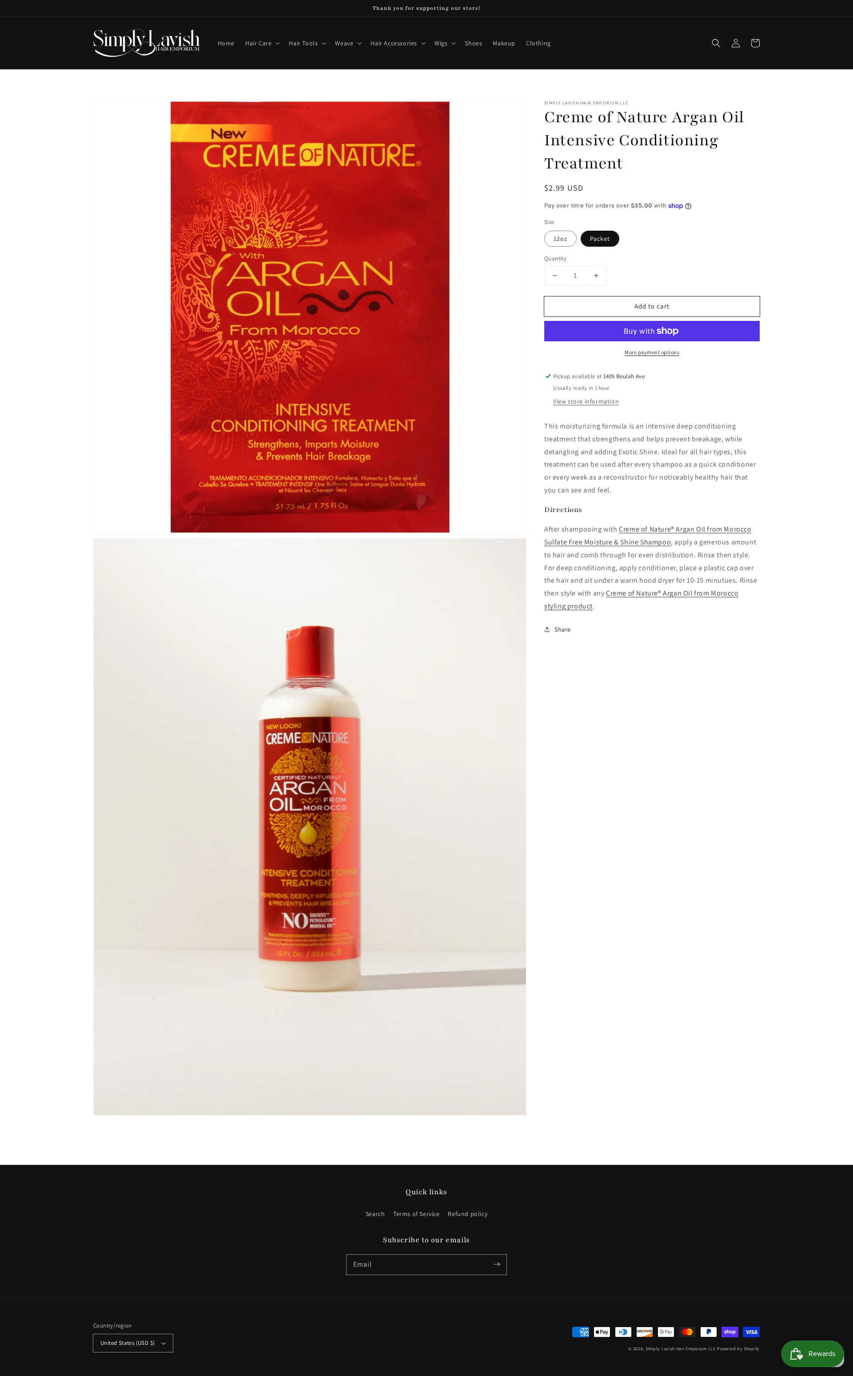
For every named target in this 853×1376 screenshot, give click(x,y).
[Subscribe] (496, 1264)
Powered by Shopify (738, 1349)
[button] (261, 43)
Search (375, 1214)
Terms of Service (416, 1214)
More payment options (652, 352)
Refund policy (467, 1214)
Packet (600, 239)
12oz (560, 239)
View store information (586, 401)
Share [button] (562, 629)
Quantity (555, 258)
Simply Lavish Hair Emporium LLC (681, 1349)
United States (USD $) (127, 1343)
